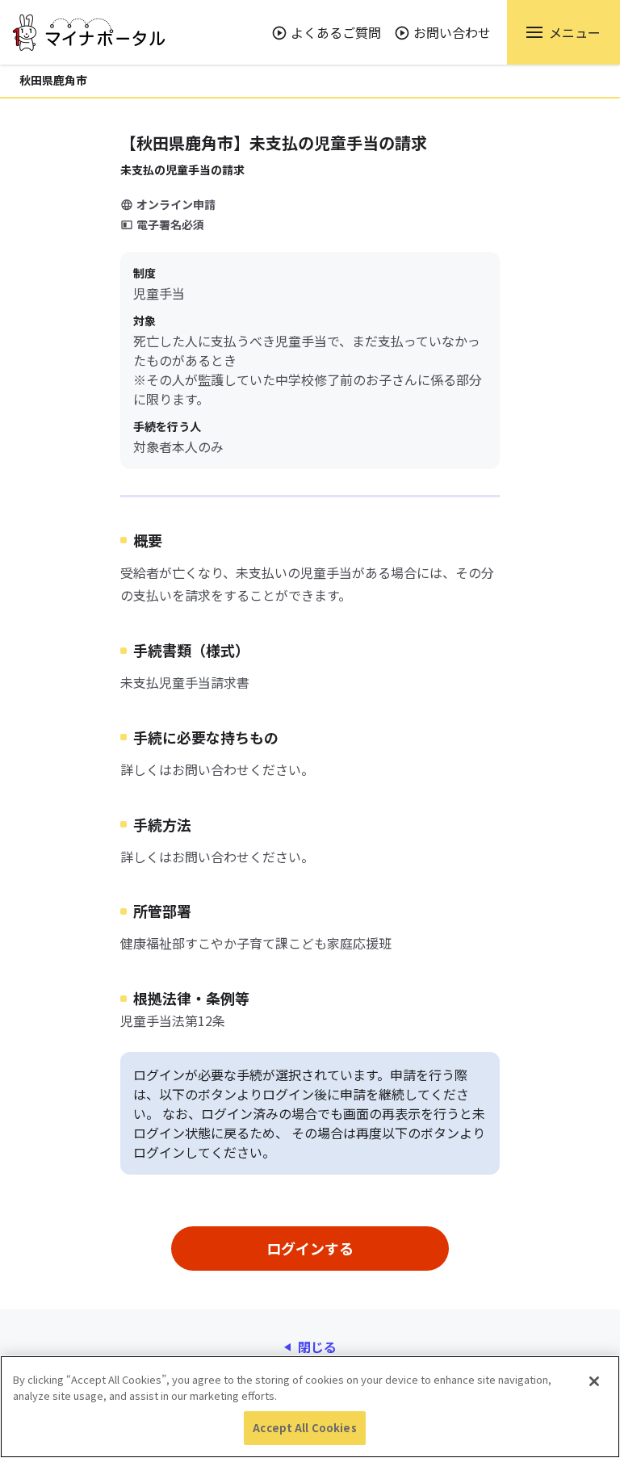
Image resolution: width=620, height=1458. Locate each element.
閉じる (317, 1346)
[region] (310, 1406)
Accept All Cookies (304, 1427)
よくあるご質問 (336, 32)
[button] (563, 32)
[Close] (594, 1381)
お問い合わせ (452, 32)
